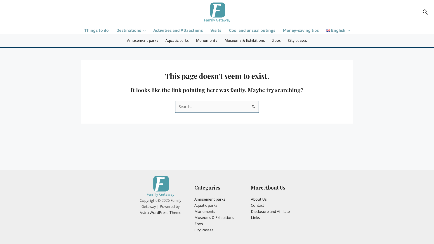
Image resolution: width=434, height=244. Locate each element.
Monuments (206, 40)
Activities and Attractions (178, 30)
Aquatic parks (177, 40)
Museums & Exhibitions (244, 40)
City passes (297, 40)
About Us (259, 199)
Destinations (128, 30)
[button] (425, 12)
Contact (257, 205)
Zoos (276, 40)
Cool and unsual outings (252, 30)
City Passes (203, 230)
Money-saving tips (301, 30)
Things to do (96, 30)
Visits (215, 30)
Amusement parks (142, 40)
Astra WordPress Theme (160, 212)
